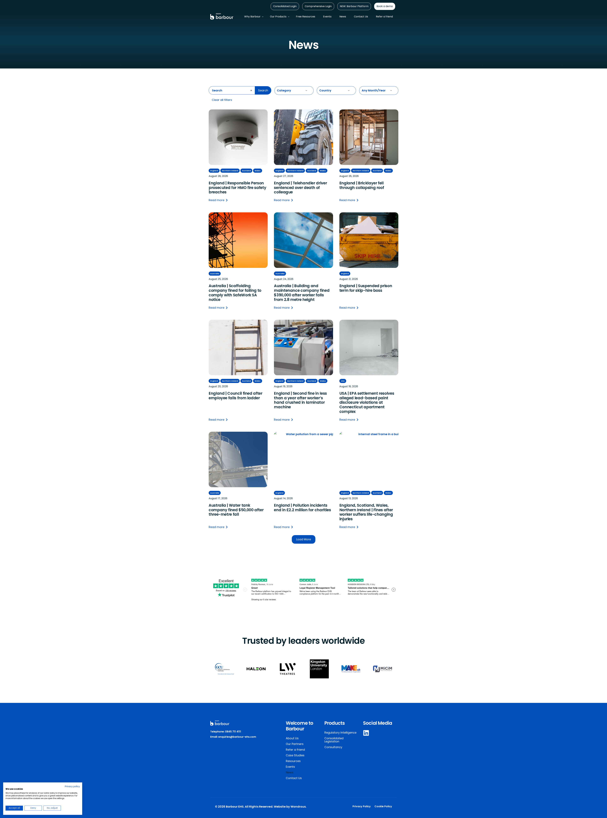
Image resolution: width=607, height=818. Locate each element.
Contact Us (294, 778)
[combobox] (232, 90)
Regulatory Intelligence (340, 733)
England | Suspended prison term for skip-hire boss (365, 288)
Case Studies (295, 755)
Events (290, 767)
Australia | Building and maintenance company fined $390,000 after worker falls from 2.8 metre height (301, 293)
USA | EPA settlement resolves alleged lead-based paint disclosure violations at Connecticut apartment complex (366, 402)
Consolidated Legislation (333, 739)
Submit (275, 101)
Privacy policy (72, 786)
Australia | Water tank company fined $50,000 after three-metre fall (236, 510)
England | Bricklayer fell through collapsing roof (361, 185)
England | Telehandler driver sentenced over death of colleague (300, 187)
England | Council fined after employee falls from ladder (235, 395)
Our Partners (295, 744)
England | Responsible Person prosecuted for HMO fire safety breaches (237, 187)
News (289, 772)
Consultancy (333, 747)
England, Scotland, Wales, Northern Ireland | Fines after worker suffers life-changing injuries (366, 512)
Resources (293, 761)
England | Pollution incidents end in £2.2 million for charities (302, 507)
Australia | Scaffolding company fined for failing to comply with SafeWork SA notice (235, 293)
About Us (292, 738)
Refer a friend (295, 750)
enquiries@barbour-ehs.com (237, 737)
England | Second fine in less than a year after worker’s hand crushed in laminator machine (300, 400)
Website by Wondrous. (290, 807)
